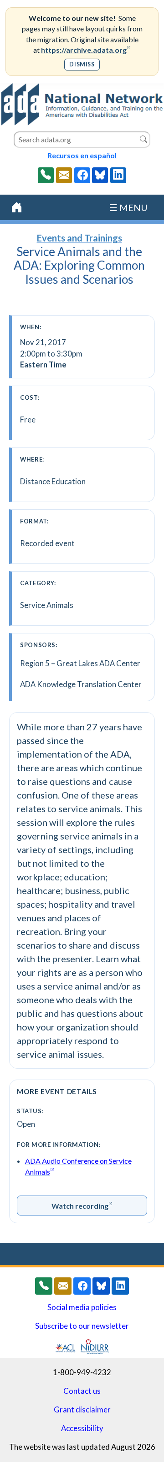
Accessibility (82, 1428)
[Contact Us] (64, 175)
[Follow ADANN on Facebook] (82, 175)
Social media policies (82, 1307)
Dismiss (81, 64)
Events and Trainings (79, 237)
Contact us (82, 1391)
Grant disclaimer (82, 1409)
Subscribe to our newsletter (82, 1326)
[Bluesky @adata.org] (100, 175)
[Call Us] (46, 175)
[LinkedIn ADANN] (118, 175)
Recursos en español (82, 155)
